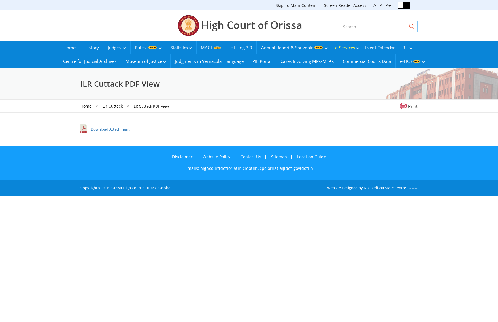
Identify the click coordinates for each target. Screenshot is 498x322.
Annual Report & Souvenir (287, 47)
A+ (387, 5)
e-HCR (406, 61)
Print (413, 105)
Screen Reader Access (345, 5)
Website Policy (216, 156)
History (91, 47)
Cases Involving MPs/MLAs (307, 61)
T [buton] (401, 5)
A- (375, 5)
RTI (405, 47)
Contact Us (250, 156)
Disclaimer (182, 156)
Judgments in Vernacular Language (209, 61)
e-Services (345, 47)
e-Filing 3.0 (241, 47)
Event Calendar (380, 47)
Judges (115, 47)
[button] (411, 26)
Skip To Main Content (296, 5)
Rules (141, 47)
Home (69, 47)
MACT (207, 47)
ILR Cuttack (112, 106)
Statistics (179, 47)
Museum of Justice (143, 61)
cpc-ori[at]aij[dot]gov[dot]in (286, 168)
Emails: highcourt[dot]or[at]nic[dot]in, (222, 168)
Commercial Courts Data (367, 61)
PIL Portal (261, 61)
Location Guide (311, 156)
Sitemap (279, 156)
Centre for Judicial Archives (89, 61)
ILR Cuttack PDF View (151, 106)
